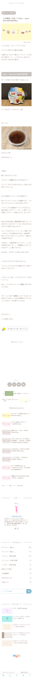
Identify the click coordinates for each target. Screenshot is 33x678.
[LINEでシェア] (19, 384)
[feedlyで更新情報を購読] (15, 528)
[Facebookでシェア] (14, 384)
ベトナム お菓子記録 (9, 13)
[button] (23, 384)
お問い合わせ (24, 672)
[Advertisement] (16, 360)
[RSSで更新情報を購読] (18, 528)
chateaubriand (17, 516)
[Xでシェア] (9, 384)
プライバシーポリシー (8, 672)
